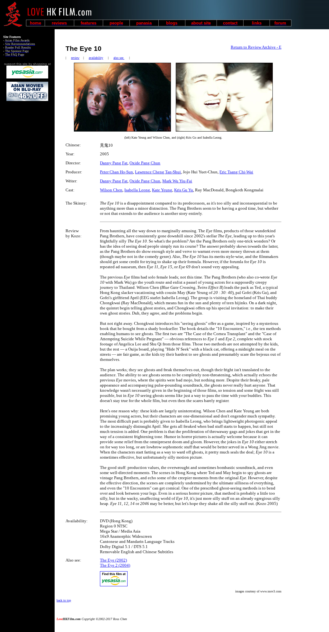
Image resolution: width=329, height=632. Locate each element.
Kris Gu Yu (183, 190)
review (75, 58)
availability (96, 58)
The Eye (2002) (113, 560)
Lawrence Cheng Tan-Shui (158, 171)
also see (118, 58)
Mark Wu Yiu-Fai (177, 181)
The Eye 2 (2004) (115, 565)
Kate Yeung (162, 190)
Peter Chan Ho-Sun (116, 171)
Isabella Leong (137, 190)
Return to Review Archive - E (256, 47)
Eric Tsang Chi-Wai (236, 171)
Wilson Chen (111, 190)
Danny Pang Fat (114, 162)
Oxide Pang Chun (144, 162)
